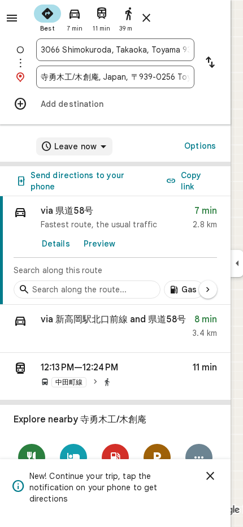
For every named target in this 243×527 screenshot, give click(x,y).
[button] (115, 329)
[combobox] (115, 49)
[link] (115, 250)
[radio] (47, 17)
